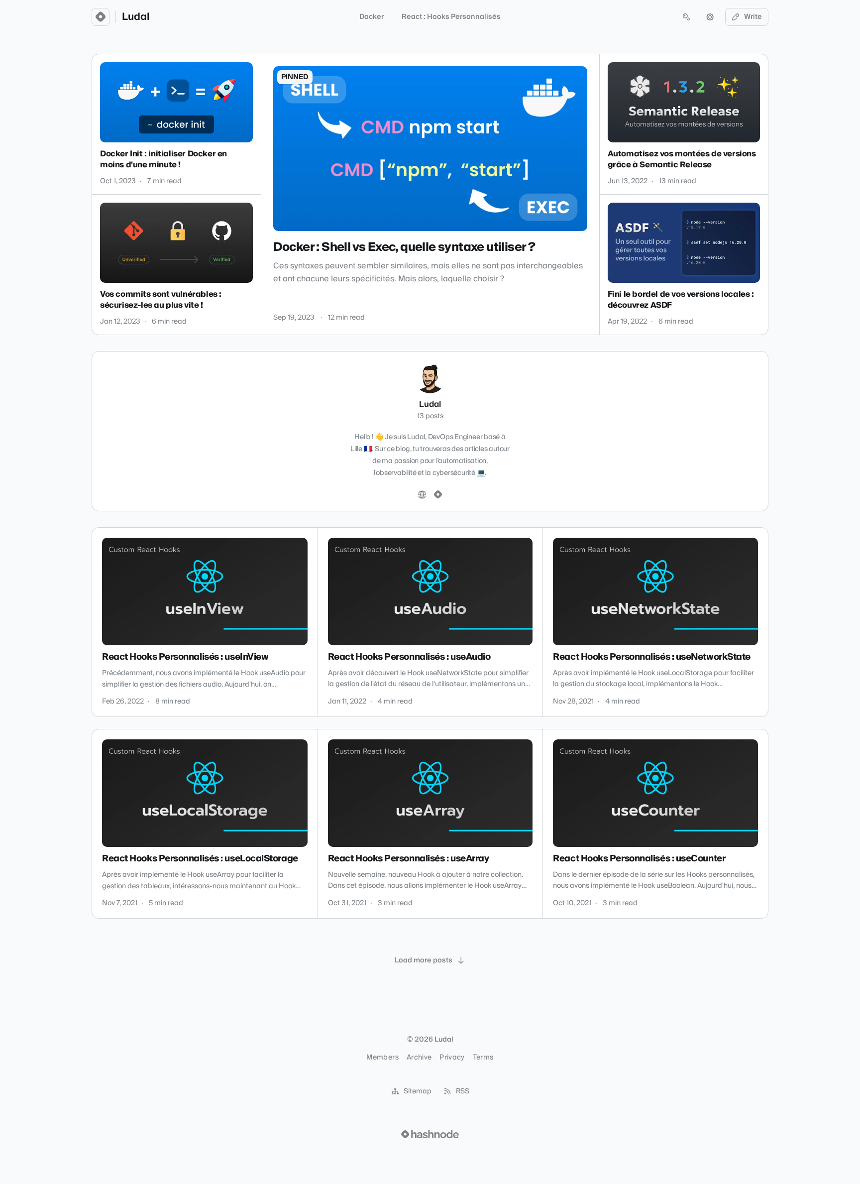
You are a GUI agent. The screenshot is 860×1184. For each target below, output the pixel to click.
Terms (483, 1058)
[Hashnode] (438, 495)
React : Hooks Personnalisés (451, 17)
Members (382, 1058)
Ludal (135, 16)
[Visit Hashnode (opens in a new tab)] (430, 1134)
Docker (371, 17)
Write (753, 17)
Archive (419, 1058)
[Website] (422, 495)
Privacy (451, 1058)
